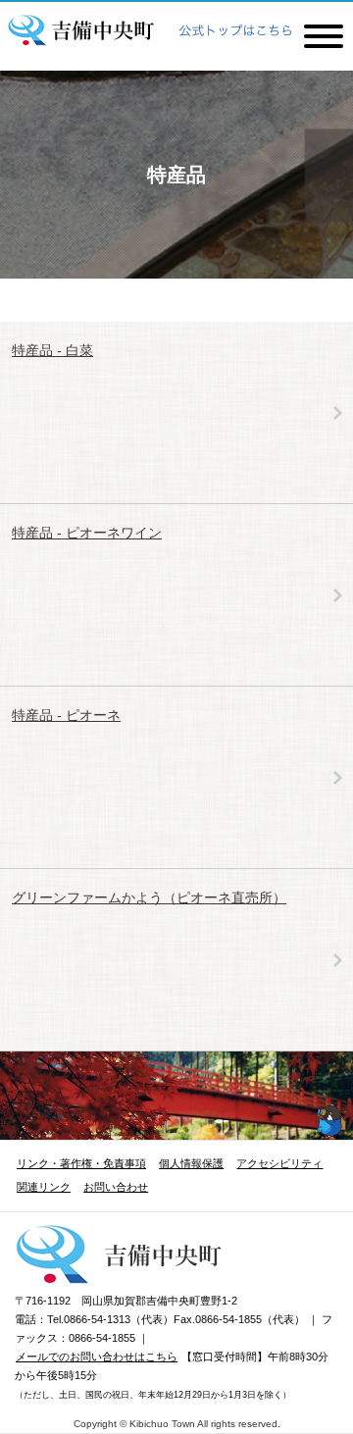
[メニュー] (323, 34)
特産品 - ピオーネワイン (87, 532)
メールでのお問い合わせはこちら (96, 1356)
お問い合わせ (115, 1187)
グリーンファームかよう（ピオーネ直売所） (149, 897)
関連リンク (44, 1187)
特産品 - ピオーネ (66, 715)
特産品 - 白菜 (52, 350)
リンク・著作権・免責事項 (81, 1163)
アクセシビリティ (279, 1163)
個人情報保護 (191, 1163)
